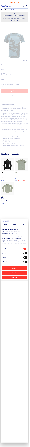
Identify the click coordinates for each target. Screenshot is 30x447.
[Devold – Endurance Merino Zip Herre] (7, 193)
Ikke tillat (14, 277)
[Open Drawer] (2, 9)
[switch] (25, 253)
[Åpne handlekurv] (26, 6)
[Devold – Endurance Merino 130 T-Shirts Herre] (21, 169)
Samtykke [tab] (5, 224)
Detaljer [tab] (14, 224)
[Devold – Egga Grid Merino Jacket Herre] (7, 169)
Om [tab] (23, 224)
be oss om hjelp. (16, 20)
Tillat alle (14, 268)
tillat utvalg (14, 272)
